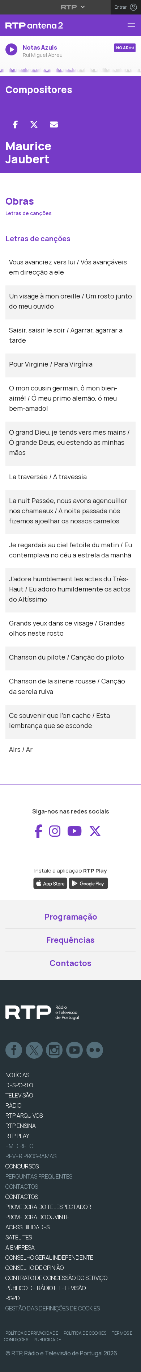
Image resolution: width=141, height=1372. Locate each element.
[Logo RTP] (42, 1012)
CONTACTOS (21, 1197)
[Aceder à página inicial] (47, 25)
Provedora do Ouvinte (37, 1217)
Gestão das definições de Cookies (52, 1308)
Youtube (75, 1050)
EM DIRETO (19, 1146)
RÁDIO (13, 1105)
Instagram (54, 1050)
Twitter (34, 1050)
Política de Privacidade (31, 1333)
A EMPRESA (20, 1247)
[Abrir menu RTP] (71, 7)
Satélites (18, 1237)
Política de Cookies (85, 1333)
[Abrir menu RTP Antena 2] (134, 25)
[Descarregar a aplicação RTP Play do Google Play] (88, 883)
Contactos (70, 963)
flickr (95, 1050)
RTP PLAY (17, 1136)
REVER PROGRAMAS (30, 1156)
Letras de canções (28, 213)
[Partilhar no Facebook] (15, 124)
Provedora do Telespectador (48, 1207)
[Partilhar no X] (34, 124)
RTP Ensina (20, 1126)
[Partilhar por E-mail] (54, 124)
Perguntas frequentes (38, 1176)
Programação (70, 916)
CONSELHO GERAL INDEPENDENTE (49, 1258)
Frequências (70, 939)
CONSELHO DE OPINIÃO (34, 1268)
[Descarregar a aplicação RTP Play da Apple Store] (50, 883)
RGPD (12, 1298)
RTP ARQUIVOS (24, 1116)
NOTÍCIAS (17, 1075)
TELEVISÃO (19, 1095)
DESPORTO (19, 1085)
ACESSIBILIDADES (27, 1227)
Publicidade (47, 1340)
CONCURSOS (22, 1166)
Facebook (14, 1050)
